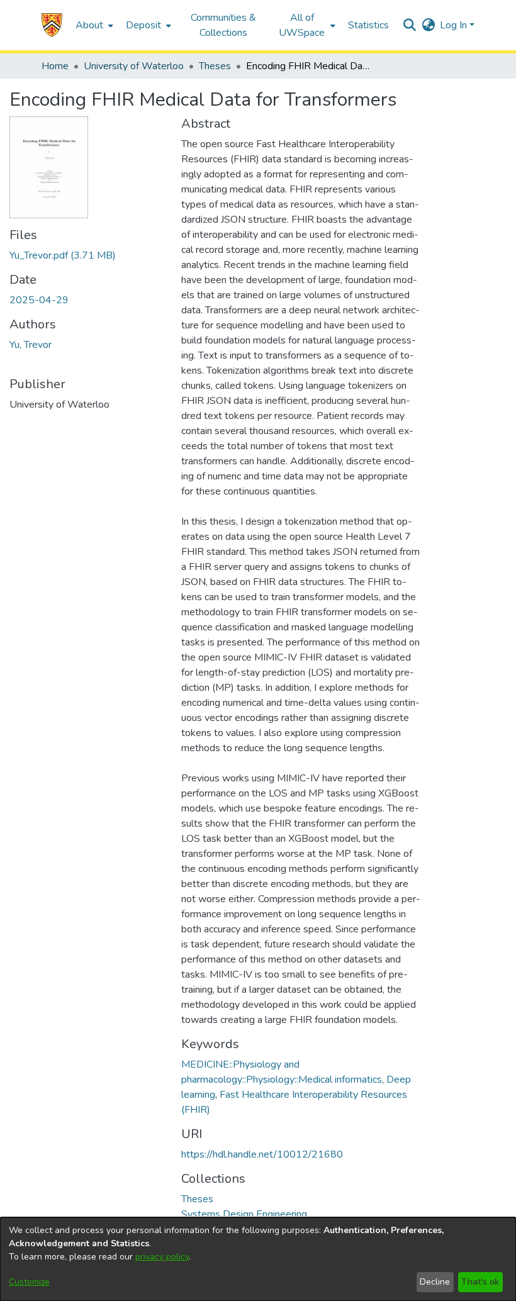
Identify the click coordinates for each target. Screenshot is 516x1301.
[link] (62, 255)
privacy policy (162, 1257)
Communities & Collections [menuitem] (223, 25)
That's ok (480, 1282)
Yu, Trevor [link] (30, 345)
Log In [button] (454, 25)
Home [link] (55, 66)
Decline (435, 1282)
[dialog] (258, 1259)
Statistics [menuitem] (368, 25)
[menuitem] (93, 25)
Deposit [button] (143, 25)
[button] (52, 25)
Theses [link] (215, 66)
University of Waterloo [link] (134, 66)
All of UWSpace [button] (302, 25)
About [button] (89, 25)
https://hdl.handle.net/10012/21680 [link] (262, 1154)
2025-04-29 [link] (39, 300)
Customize (29, 1282)
